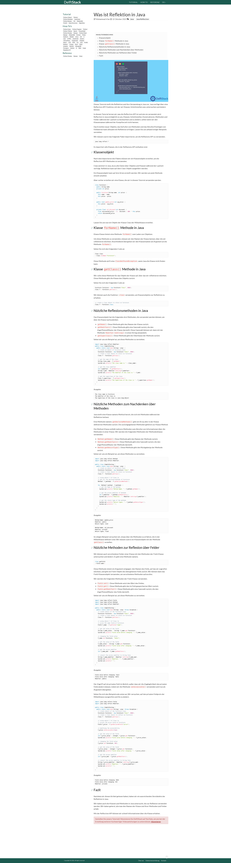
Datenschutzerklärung (152, 860)
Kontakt (163, 860)
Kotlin (86, 42)
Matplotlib (80, 21)
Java (81, 42)
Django (65, 35)
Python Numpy (67, 21)
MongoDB (78, 46)
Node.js (65, 44)
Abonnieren (156, 822)
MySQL (72, 46)
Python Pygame (76, 29)
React (65, 42)
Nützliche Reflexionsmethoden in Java (114, 47)
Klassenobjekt (105, 38)
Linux (76, 37)
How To (144, 2)
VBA (80, 48)
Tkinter (75, 17)
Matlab (72, 37)
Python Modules (68, 19)
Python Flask (83, 33)
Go (77, 42)
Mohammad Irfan (103, 19)
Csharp (71, 44)
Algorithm (82, 23)
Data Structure (73, 23)
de (163, 2)
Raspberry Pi (66, 50)
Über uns (141, 860)
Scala (84, 48)
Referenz (155, 2)
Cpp (64, 38)
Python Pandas (67, 33)
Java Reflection (142, 19)
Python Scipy (67, 29)
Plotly (84, 35)
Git (74, 21)
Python (85, 29)
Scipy (80, 56)
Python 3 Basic (67, 17)
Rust (76, 44)
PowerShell (82, 31)
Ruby (80, 44)
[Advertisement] (7, 35)
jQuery (82, 38)
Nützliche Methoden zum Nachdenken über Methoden (121, 50)
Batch (75, 31)
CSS (69, 42)
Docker (79, 35)
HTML (69, 38)
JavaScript (77, 19)
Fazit (101, 56)
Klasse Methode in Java (113, 41)
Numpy (76, 33)
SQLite (72, 48)
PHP (73, 42)
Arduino (65, 46)
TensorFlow (66, 40)
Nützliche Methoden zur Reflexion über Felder (118, 53)
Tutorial (133, 2)
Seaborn (65, 37)
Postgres (66, 48)
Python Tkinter (67, 31)
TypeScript (75, 40)
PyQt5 (65, 23)
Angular (82, 40)
